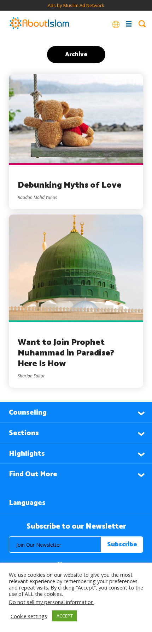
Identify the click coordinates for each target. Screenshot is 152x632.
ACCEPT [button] (65, 616)
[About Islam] (39, 23)
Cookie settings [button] (29, 616)
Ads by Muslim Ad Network (76, 5)
